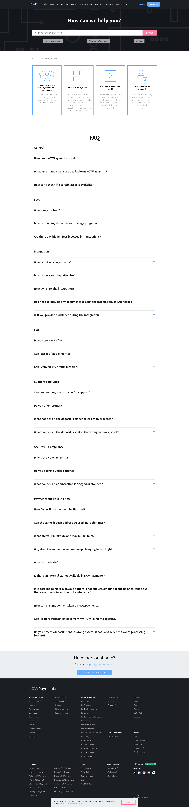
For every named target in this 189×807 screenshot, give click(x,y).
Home (35, 58)
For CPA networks (87, 752)
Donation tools (34, 717)
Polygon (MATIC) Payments (63, 788)
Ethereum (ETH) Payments (38, 784)
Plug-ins (31, 725)
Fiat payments (34, 709)
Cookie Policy (86, 772)
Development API (35, 701)
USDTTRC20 (138, 713)
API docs (111, 701)
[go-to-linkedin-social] (139, 772)
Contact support (139, 740)
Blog (117, 4)
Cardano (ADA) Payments (63, 784)
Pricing (136, 709)
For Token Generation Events (91, 717)
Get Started (153, 4)
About (136, 701)
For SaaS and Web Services (91, 732)
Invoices (32, 705)
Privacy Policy (86, 768)
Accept (128, 802)
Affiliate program (113, 736)
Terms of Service (87, 776)
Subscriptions (33, 713)
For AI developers (87, 756)
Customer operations (62, 713)
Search (149, 32)
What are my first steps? (98, 41)
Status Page (138, 744)
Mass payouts (59, 701)
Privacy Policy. (78, 804)
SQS (82, 780)
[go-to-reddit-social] (144, 772)
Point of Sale (33, 721)
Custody (58, 705)
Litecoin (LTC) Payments (62, 776)
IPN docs (111, 705)
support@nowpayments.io (101, 664)
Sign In (142, 4)
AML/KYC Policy (86, 784)
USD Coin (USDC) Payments (63, 768)
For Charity (85, 736)
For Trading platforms (89, 709)
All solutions (85, 701)
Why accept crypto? (53, 41)
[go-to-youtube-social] (148, 772)
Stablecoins (33, 796)
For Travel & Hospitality (89, 748)
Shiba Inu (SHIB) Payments (63, 792)
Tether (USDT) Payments (37, 776)
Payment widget (34, 729)
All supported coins (36, 772)
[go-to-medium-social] (153, 772)
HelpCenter (138, 748)
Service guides (139, 752)
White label (33, 736)
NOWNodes (111, 772)
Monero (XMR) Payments (62, 772)
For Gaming (85, 721)
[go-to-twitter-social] (134, 772)
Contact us (137, 717)
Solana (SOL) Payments (37, 792)
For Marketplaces (87, 729)
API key (139, 41)
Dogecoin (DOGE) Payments (64, 780)
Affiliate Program (85, 4)
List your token (34, 768)
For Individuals (86, 740)
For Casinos (85, 713)
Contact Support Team (94, 672)
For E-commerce (87, 705)
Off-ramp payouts (61, 709)
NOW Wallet (111, 776)
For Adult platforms (88, 725)
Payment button (34, 732)
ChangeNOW (111, 768)
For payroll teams (87, 744)
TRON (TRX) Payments (36, 780)
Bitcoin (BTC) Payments (37, 788)
